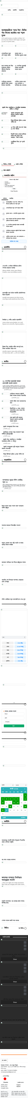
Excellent (7, 183)
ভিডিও (6, 928)
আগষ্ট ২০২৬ (14, 789)
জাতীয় (9, 10)
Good (6, 182)
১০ (3, 803)
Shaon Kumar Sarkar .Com (4, 1095)
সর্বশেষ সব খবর (14, 241)
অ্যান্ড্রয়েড (18, 1085)
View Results (14, 191)
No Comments (9, 187)
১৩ (14, 803)
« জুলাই (4, 817)
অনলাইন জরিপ (9, 175)
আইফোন (18, 1086)
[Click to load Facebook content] (14, 702)
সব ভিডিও (21, 928)
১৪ (17, 803)
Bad (6, 184)
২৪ (2, 810)
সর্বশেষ (5, 198)
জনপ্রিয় (11, 198)
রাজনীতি (15, 10)
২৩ (25, 806)
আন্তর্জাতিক (21, 10)
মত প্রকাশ (4, 1060)
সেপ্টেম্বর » (23, 817)
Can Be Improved (9, 185)
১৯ (10, 806)
